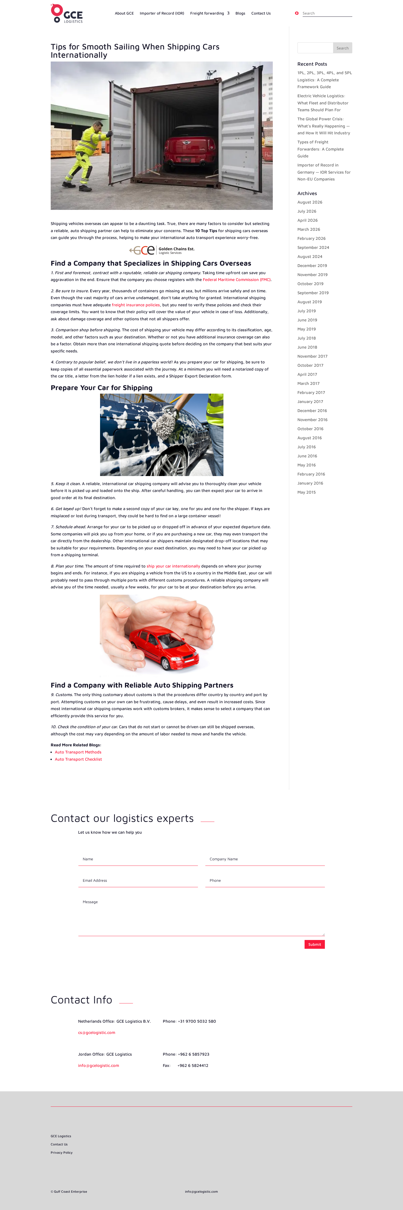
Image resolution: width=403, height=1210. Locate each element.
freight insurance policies (136, 304)
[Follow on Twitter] (211, 1151)
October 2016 (310, 428)
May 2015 (306, 492)
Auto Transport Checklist (78, 759)
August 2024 (309, 256)
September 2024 (313, 247)
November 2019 (312, 274)
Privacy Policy (62, 1153)
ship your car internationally (173, 566)
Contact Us (261, 13)
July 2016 (306, 446)
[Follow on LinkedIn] (201, 1151)
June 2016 (307, 456)
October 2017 (310, 365)
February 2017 (311, 392)
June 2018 (307, 347)
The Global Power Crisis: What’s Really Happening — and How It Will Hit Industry (323, 125)
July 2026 (306, 211)
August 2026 (309, 202)
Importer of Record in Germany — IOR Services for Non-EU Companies (324, 172)
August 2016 (309, 437)
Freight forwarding (207, 13)
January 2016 (310, 483)
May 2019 (306, 329)
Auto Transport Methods (78, 752)
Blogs (240, 13)
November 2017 (312, 356)
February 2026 (311, 238)
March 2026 (308, 229)
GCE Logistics (61, 1136)
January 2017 (310, 401)
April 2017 (307, 374)
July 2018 (306, 338)
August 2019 (309, 301)
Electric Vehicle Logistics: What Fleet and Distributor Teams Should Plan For (322, 102)
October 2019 (310, 283)
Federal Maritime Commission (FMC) (237, 279)
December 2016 (312, 410)
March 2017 (308, 383)
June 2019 (307, 320)
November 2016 (312, 419)
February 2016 (311, 474)
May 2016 (306, 465)
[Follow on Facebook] (191, 1151)
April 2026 (307, 220)
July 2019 (306, 310)
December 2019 (312, 265)
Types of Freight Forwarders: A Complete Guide (320, 149)
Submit (314, 944)
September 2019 (313, 292)
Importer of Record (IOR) (162, 13)
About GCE (124, 13)
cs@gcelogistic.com (96, 1032)
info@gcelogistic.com (98, 1065)
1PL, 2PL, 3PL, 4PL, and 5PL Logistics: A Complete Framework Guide (324, 79)
